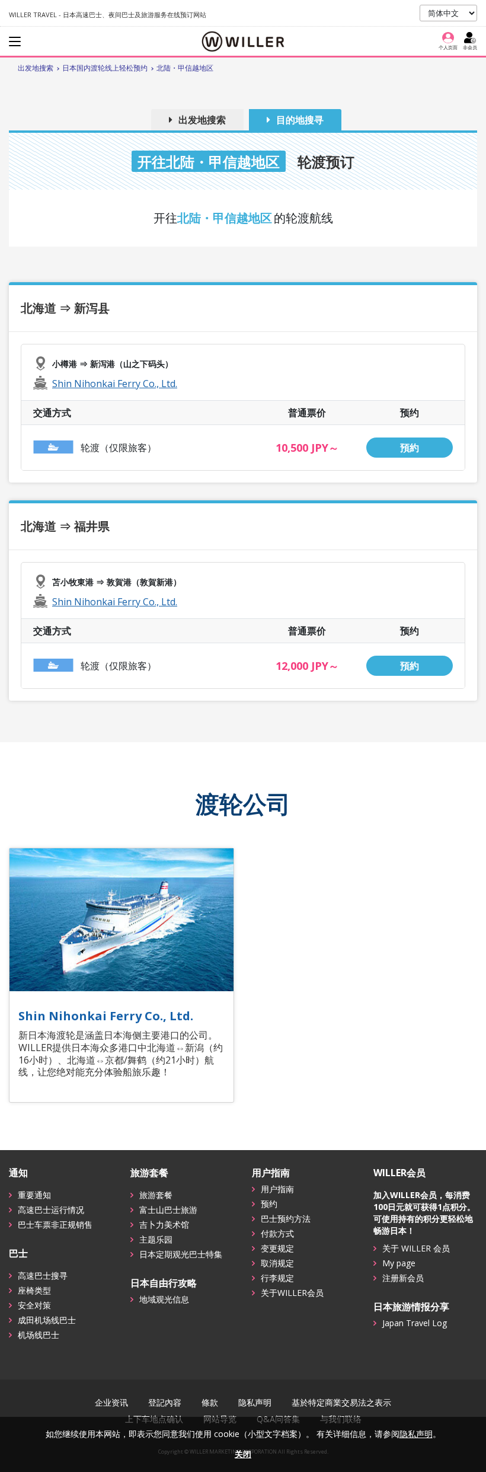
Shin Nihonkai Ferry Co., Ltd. (114, 383)
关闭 (243, 1454)
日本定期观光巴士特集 (180, 1254)
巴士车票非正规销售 (55, 1224)
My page (398, 1263)
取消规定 (277, 1263)
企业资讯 (111, 1402)
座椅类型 (34, 1290)
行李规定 (277, 1277)
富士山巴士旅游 (168, 1209)
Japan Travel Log (414, 1323)
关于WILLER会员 (292, 1292)
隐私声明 (254, 1402)
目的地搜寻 (300, 119)
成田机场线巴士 (47, 1320)
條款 (210, 1402)
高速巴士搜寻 (43, 1275)
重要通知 (34, 1194)
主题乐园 (155, 1239)
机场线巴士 (38, 1334)
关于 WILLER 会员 (416, 1248)
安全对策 (34, 1305)
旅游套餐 (155, 1194)
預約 (409, 447)
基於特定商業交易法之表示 (341, 1402)
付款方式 (277, 1233)
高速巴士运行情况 (51, 1209)
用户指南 (277, 1189)
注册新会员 (403, 1277)
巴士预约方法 (286, 1218)
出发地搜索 (202, 119)
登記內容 (164, 1402)
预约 (269, 1203)
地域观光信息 (164, 1299)
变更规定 (277, 1248)
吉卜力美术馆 (164, 1224)
